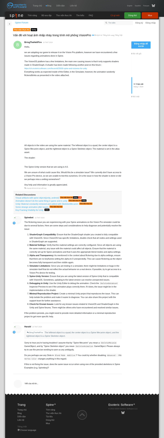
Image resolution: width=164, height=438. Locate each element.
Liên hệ (73, 6)
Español (138, 6)
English (129, 6)
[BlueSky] (152, 6)
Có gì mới (115, 15)
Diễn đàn (60, 6)
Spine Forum (21, 22)
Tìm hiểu (80, 15)
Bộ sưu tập (47, 15)
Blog (19, 413)
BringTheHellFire (36, 332)
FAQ (91, 15)
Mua (150, 15)
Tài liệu (49, 416)
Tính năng (32, 15)
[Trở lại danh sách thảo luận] (9, 23)
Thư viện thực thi (64, 15)
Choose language (27, 430)
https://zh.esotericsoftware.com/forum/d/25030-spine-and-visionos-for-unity (55, 68)
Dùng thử (132, 15)
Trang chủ (37, 6)
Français (146, 6)
